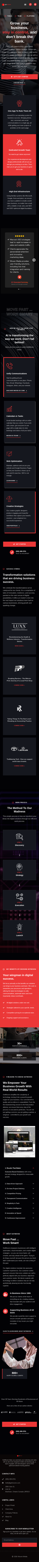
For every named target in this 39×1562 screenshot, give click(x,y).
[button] (25, 4)
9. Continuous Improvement (15, 1218)
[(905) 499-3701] (12, 552)
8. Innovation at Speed (13, 1213)
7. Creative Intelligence (13, 1208)
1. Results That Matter (13, 1168)
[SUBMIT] (19, 1545)
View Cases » (19, 646)
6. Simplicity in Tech (12, 1203)
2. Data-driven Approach (14, 1184)
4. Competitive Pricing (13, 1193)
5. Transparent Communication (16, 1198)
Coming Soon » (19, 685)
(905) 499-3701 (21, 551)
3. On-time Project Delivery (14, 1188)
